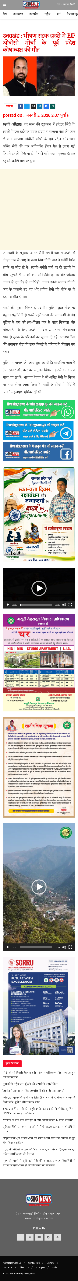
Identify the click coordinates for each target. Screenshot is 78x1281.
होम (5, 14)
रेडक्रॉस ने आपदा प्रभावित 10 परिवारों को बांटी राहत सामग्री (33, 1091)
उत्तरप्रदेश (33, 14)
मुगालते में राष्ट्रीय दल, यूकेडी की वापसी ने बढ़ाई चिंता (30, 1084)
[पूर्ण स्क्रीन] (70, 605)
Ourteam (7, 1268)
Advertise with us (12, 1263)
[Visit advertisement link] (39, 28)
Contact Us (34, 1263)
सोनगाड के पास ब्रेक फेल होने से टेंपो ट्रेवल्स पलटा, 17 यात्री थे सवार (38, 1120)
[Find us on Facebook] (20, 1237)
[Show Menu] (4, 5)
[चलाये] (8, 605)
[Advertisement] (39, 209)
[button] (39, 588)
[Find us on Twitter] (30, 1237)
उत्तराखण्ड (18, 14)
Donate (51, 1263)
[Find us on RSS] (57, 1237)
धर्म (58, 14)
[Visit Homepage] (31, 5)
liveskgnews (29, 1273)
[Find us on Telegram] (48, 1237)
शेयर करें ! (10, 106)
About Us (24, 1268)
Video (55, 1268)
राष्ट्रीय (47, 14)
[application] (39, 588)
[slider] (36, 605)
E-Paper (40, 1268)
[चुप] (64, 605)
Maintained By (17, 1273)
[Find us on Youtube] (39, 1237)
